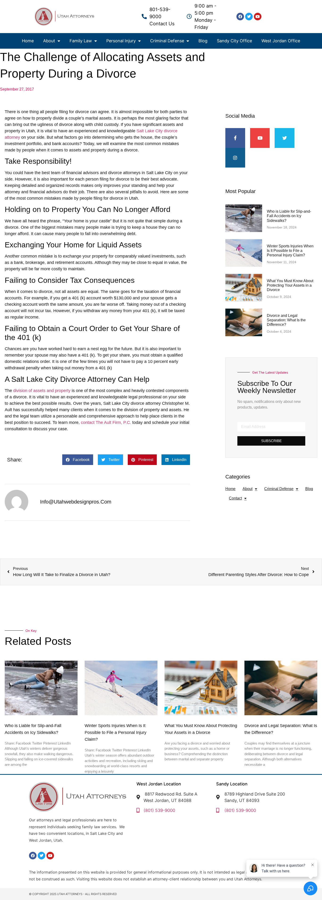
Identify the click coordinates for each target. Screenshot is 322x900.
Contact (235, 498)
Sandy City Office (234, 40)
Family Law (81, 40)
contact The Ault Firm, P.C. (106, 422)
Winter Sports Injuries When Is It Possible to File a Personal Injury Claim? (290, 250)
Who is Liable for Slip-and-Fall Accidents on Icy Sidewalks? (289, 215)
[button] (77, 459)
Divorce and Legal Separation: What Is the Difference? (286, 320)
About (49, 40)
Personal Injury (121, 40)
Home (28, 40)
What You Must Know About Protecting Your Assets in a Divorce (290, 285)
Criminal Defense (167, 40)
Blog (202, 40)
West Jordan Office (280, 40)
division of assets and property (41, 390)
